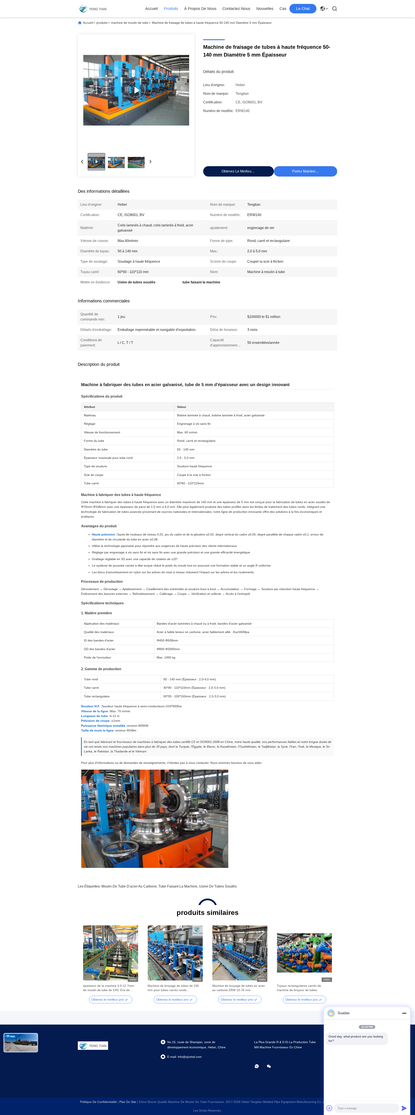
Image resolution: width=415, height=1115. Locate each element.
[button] (88, 960)
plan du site (127, 1102)
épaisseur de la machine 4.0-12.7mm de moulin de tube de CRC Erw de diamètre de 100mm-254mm (108, 988)
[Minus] (404, 1013)
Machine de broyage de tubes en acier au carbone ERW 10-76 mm (238, 988)
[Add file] (329, 1108)
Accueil (151, 8)
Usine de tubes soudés (218, 886)
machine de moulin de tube (129, 22)
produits (171, 8)
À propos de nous (200, 8)
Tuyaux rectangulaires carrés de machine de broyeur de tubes (299, 988)
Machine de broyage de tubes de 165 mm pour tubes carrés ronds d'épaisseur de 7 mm (173, 988)
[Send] (404, 1108)
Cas (282, 8)
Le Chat (303, 8)
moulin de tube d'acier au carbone (129, 886)
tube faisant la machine (177, 886)
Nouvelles (264, 8)
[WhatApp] (259, 1066)
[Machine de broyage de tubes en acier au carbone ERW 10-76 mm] (239, 953)
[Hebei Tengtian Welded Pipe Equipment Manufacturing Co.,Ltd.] (93, 8)
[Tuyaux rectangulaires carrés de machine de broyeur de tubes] (304, 953)
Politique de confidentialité (98, 1102)
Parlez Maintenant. (306, 171)
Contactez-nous (236, 8)
